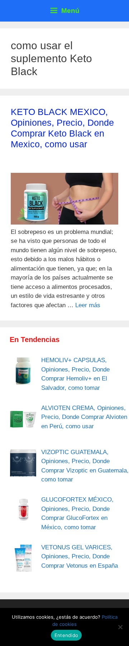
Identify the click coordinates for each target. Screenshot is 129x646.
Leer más (87, 305)
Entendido (66, 635)
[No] (120, 627)
